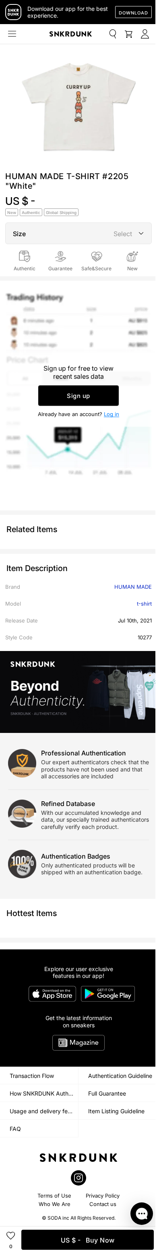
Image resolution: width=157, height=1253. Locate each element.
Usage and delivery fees (42, 1111)
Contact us (102, 1204)
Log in (111, 414)
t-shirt (144, 603)
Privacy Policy (103, 1195)
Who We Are (54, 1204)
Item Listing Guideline (116, 1111)
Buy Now (88, 1240)
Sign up (78, 396)
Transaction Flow (32, 1075)
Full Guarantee (107, 1093)
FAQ (15, 1128)
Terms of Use (54, 1195)
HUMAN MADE (133, 587)
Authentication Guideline (120, 1075)
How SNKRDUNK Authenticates (44, 1093)
